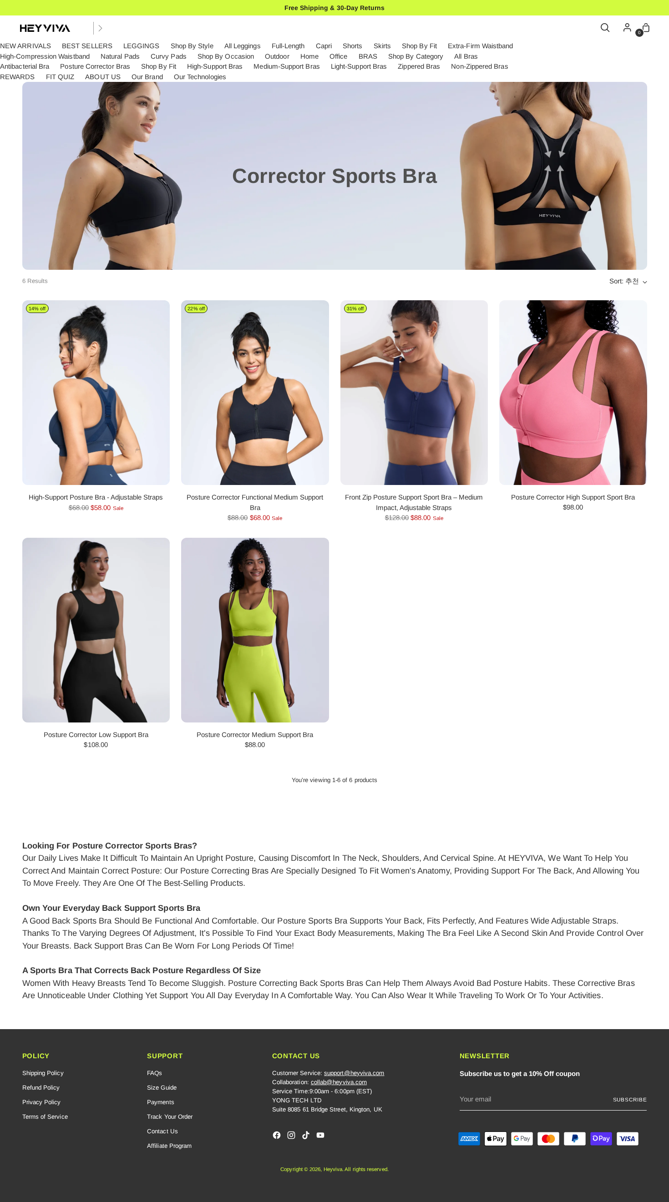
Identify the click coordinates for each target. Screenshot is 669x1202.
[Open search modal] (606, 28)
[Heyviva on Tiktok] (306, 1137)
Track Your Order (170, 1116)
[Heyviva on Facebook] (277, 1137)
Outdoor (277, 56)
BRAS (368, 56)
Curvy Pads (169, 56)
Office (338, 56)
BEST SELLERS (87, 46)
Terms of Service (45, 1116)
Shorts (352, 46)
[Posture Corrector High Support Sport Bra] (573, 392)
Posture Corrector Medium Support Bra (255, 734)
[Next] (100, 28)
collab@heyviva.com (339, 1082)
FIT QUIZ (60, 77)
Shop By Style (192, 46)
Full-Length (288, 46)
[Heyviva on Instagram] (292, 1137)
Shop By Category (415, 56)
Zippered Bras (419, 66)
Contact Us (162, 1131)
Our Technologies (200, 77)
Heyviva (333, 1169)
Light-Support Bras (359, 66)
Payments (160, 1102)
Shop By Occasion (226, 56)
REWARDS (17, 77)
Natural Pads (120, 56)
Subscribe (630, 1099)
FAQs (154, 1073)
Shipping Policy (43, 1073)
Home (309, 56)
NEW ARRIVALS (25, 46)
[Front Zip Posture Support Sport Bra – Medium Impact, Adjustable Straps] (414, 392)
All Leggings (242, 46)
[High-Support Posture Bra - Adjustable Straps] (96, 392)
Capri (324, 46)
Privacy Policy (41, 1102)
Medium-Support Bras (286, 66)
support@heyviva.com (354, 1073)
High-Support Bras (215, 66)
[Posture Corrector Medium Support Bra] (255, 630)
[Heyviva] (45, 28)
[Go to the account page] (625, 28)
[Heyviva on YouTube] (321, 1137)
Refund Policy (41, 1087)
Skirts (382, 46)
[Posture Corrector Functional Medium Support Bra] (255, 392)
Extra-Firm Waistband (480, 46)
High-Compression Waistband (45, 56)
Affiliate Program (169, 1145)
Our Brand (147, 77)
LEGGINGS (141, 46)
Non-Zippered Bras (479, 66)
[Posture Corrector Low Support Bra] (96, 630)
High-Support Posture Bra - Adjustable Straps (96, 497)
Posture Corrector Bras (95, 66)
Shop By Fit (419, 46)
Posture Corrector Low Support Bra (96, 734)
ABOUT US (103, 77)
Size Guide (162, 1087)
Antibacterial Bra (24, 66)
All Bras (466, 56)
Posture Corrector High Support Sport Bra (573, 497)
